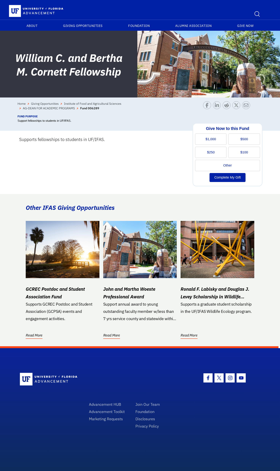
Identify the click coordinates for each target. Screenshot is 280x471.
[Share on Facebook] (208, 107)
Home (22, 103)
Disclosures (145, 418)
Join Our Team (147, 404)
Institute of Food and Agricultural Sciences (92, 103)
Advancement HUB (105, 404)
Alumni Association (193, 26)
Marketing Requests (106, 418)
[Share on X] (237, 107)
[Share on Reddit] (227, 107)
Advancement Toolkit (107, 411)
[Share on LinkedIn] (218, 107)
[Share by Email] (247, 107)
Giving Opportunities (83, 26)
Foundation (139, 26)
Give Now (245, 26)
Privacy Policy (147, 426)
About (32, 26)
